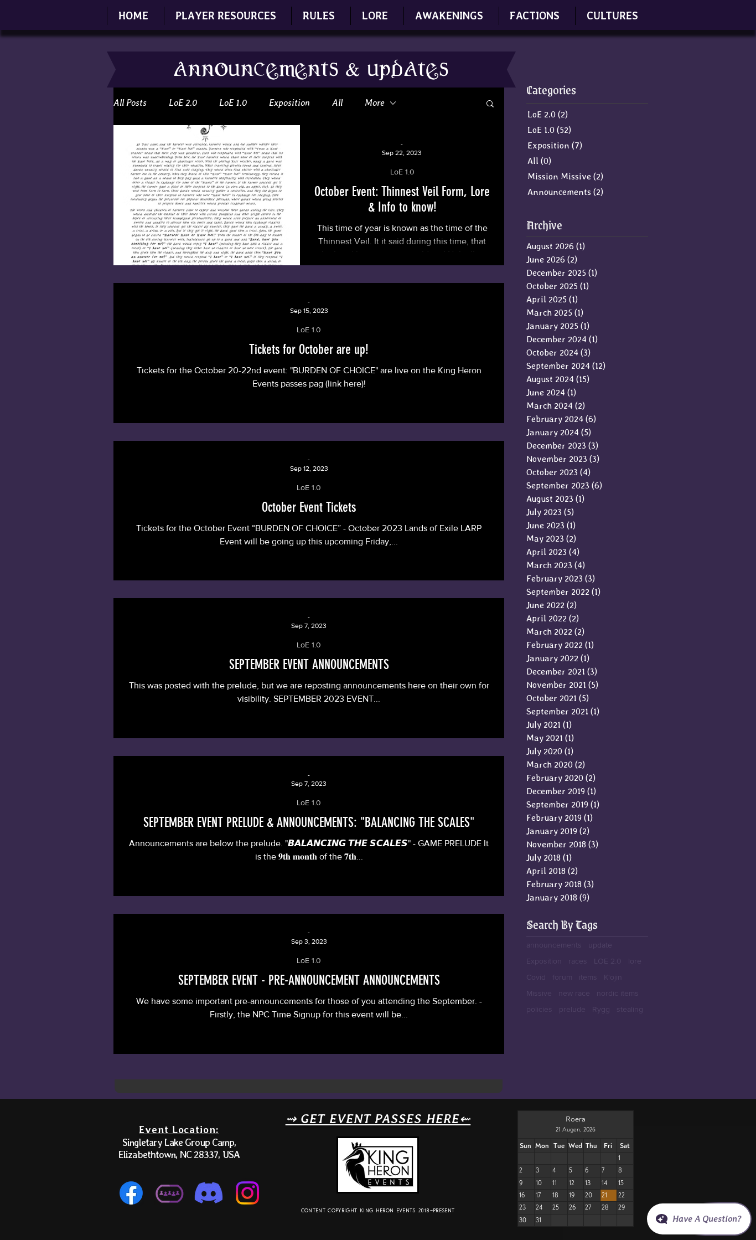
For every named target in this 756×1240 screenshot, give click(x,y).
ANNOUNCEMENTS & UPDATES (311, 69)
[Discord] (208, 1192)
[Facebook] (131, 1192)
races (577, 960)
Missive (539, 993)
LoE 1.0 (233, 102)
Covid (536, 977)
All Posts (130, 102)
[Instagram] (247, 1192)
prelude (572, 1009)
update (600, 944)
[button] (225, 16)
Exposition (289, 102)
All (337, 102)
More (374, 102)
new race (574, 993)
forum (562, 977)
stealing (630, 1009)
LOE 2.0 (608, 960)
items (588, 977)
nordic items (618, 993)
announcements (554, 944)
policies (539, 1009)
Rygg (601, 1009)
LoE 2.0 (183, 102)
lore (634, 960)
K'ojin (613, 977)
